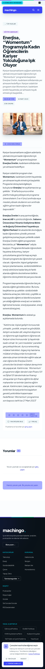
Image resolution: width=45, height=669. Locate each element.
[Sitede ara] (33, 10)
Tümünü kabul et (14, 663)
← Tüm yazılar (10, 24)
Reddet (24, 659)
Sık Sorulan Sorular (10, 603)
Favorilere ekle (16, 421)
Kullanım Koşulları (33, 634)
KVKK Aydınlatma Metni (13, 634)
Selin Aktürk (9, 99)
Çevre (5, 569)
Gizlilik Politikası (28, 629)
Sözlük (5, 599)
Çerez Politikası (34, 654)
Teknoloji (6, 557)
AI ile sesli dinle (13, 144)
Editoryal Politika (11, 629)
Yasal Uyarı (35, 639)
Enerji (5, 561)
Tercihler (12, 659)
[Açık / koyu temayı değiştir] (40, 2)
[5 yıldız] (27, 415)
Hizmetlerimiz (30, 569)
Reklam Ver (29, 565)
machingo (11, 10)
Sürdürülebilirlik (8, 565)
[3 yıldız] (18, 415)
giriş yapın (28, 427)
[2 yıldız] (14, 415)
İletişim (27, 561)
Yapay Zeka (7, 574)
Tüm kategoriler (10, 579)
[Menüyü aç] (38, 10)
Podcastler (7, 591)
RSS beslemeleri (9, 607)
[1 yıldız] (9, 415)
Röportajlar (7, 595)
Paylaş (34, 421)
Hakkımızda (29, 557)
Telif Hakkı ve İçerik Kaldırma (15, 639)
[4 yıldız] (22, 415)
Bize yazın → (10, 545)
